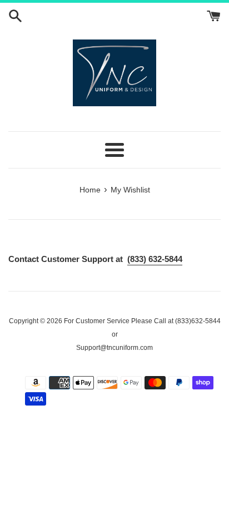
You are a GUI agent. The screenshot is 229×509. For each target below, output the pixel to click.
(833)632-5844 (197, 321)
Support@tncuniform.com (114, 348)
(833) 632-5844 (154, 259)
